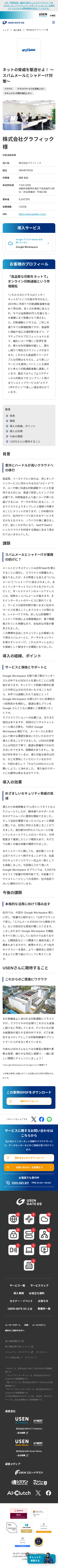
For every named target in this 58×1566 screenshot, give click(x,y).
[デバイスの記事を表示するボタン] (29, 1250)
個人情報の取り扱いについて (17, 1346)
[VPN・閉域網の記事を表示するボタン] (29, 1219)
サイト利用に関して (14, 1357)
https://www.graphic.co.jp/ (32, 214)
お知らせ (43, 1301)
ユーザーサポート (13, 1325)
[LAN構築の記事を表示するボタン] (44, 1234)
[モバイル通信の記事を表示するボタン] (13, 1250)
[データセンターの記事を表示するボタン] (29, 1234)
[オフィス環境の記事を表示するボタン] (29, 1265)
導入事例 (19, 1293)
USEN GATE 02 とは (20, 1308)
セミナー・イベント (21, 1301)
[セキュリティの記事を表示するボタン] (13, 1234)
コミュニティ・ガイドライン (17, 1352)
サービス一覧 (17, 1285)
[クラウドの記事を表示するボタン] (44, 1219)
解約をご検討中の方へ (14, 1330)
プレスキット (42, 1352)
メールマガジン (39, 1325)
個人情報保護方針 (13, 1341)
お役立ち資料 (36, 1293)
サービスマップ (39, 1285)
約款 (26, 1325)
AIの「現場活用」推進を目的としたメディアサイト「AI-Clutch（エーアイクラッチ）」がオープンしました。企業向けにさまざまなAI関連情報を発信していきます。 (29, 5)
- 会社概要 (20, 1433)
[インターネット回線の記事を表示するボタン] (13, 1219)
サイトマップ (31, 1357)
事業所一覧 (44, 1308)
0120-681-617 (20, 1182)
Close (27, 1554)
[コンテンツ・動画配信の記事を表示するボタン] (44, 1250)
